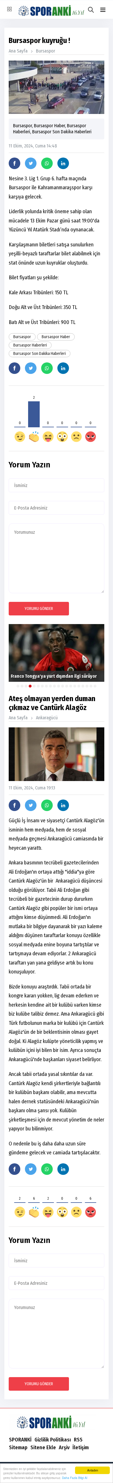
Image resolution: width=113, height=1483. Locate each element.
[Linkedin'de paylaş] (63, 163)
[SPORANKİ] (56, 1421)
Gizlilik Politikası (52, 1440)
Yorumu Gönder (39, 608)
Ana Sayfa (18, 51)
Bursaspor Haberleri (30, 345)
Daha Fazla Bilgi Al (74, 1477)
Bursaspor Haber (56, 336)
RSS (78, 1440)
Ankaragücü (47, 717)
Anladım (92, 1470)
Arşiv (64, 1447)
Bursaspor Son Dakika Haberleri (39, 353)
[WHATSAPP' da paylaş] (47, 163)
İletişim (80, 1447)
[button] (103, 10)
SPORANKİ (20, 1440)
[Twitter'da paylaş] (31, 163)
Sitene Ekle (43, 1447)
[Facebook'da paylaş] (14, 163)
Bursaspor (45, 51)
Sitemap (18, 1447)
